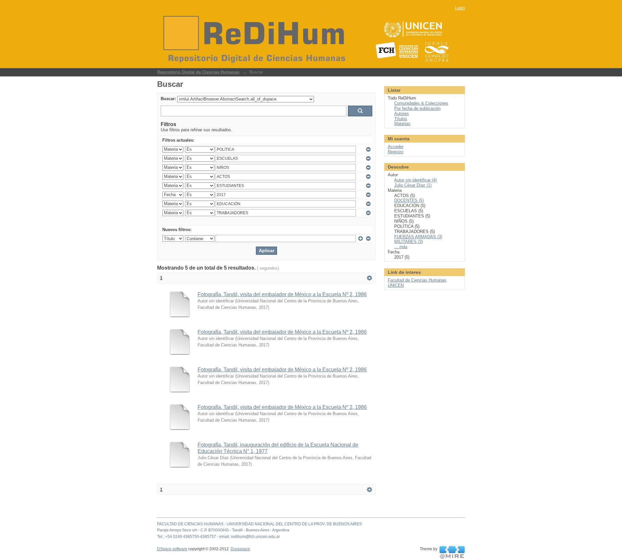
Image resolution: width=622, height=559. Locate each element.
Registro (395, 151)
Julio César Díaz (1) (413, 185)
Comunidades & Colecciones (421, 103)
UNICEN (396, 285)
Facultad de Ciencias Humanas (417, 280)
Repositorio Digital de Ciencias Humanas (198, 72)
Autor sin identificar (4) (415, 180)
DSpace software (172, 549)
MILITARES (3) (408, 241)
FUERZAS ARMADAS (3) (418, 236)
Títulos (400, 118)
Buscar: (168, 98)
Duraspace (240, 549)
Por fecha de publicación (417, 108)
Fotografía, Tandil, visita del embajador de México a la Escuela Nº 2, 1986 (282, 294)
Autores (401, 113)
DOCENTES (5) (409, 200)
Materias (402, 123)
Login (460, 8)
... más (401, 246)
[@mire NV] (452, 552)
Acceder (395, 146)
